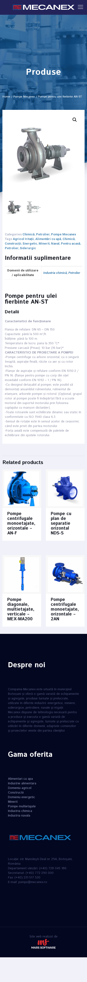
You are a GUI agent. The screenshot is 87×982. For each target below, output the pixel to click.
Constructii (16, 792)
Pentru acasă (70, 243)
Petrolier (43, 234)
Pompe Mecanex (24, 97)
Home (6, 97)
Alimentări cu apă (48, 239)
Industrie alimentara (22, 783)
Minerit (44, 243)
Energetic (30, 243)
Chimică (28, 234)
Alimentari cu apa (20, 779)
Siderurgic (28, 248)
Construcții (13, 243)
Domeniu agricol (19, 788)
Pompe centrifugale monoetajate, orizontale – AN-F (21, 523)
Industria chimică (55, 273)
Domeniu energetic (21, 797)
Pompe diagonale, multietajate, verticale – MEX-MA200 (20, 609)
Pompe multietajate (22, 806)
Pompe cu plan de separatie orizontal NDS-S (61, 523)
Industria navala (19, 815)
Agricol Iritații (23, 239)
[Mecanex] (43, 7)
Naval (55, 243)
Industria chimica (20, 811)
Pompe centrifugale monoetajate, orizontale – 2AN (65, 609)
